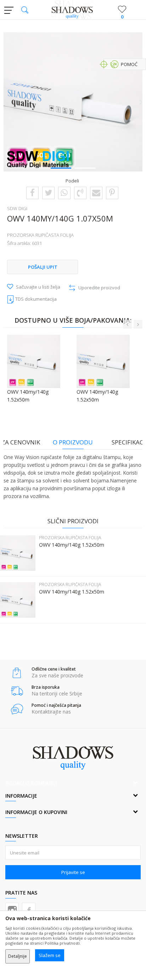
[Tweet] (48, 192)
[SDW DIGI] (38, 159)
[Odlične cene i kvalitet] (17, 673)
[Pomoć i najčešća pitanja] (17, 709)
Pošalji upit (42, 267)
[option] (73, 101)
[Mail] (96, 192)
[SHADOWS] (73, 10)
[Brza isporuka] (17, 691)
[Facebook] (32, 192)
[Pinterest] (112, 192)
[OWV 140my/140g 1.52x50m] (17, 553)
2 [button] (85, 167)
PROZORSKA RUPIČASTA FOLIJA (40, 235)
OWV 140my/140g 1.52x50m (71, 545)
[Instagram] (12, 909)
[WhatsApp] (64, 192)
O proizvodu (73, 442)
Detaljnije (17, 956)
